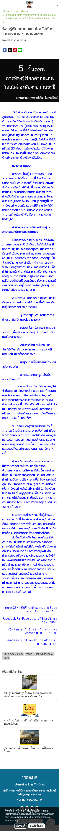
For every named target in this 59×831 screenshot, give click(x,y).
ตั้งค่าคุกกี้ (20, 826)
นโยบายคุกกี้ (15, 820)
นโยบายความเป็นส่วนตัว (39, 817)
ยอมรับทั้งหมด (36, 826)
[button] (55, 4)
